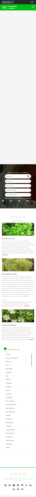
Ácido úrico (9, 361)
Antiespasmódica (10, 429)
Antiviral (8, 447)
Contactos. (30, 478)
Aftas (7, 376)
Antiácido (8, 415)
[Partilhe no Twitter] (20, 217)
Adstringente (9, 368)
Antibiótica (9, 426)
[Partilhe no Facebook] (11, 217)
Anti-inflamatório (10, 411)
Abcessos (8, 354)
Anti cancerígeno (10, 401)
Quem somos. (18, 480)
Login (32, 2)
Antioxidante (9, 437)
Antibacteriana (10, 422)
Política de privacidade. (22, 478)
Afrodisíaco (9, 372)
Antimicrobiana (10, 433)
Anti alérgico (9, 397)
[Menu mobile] (33, 7)
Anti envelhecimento (11, 404)
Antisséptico (9, 444)
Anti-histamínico (10, 408)
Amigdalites (9, 383)
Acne (7, 365)
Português (7, 2)
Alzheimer (8, 379)
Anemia (8, 390)
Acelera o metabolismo (12, 358)
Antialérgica (9, 419)
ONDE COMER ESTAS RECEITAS (11, 194)
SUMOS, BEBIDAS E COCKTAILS (11, 190)
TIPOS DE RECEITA (9, 181)
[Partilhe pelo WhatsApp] (24, 217)
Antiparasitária (10, 440)
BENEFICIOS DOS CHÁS (10, 185)
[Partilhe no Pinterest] (15, 217)
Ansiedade (8, 394)
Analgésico (9, 386)
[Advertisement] (18, 81)
